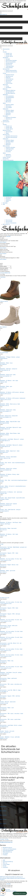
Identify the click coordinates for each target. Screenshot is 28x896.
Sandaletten (5, 57)
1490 (6, 382)
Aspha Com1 (5, 452)
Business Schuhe (7, 130)
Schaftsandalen (9, 63)
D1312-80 (5, 703)
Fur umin (9, 668)
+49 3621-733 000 (4, 839)
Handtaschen (9, 197)
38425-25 (4, 364)
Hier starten (7, 889)
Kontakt (4, 866)
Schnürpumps (9, 80)
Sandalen (8, 59)
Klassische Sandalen (10, 147)
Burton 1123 (6, 644)
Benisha (5, 358)
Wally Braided (7, 548)
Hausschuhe (6, 120)
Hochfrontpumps (9, 79)
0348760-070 (8, 505)
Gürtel (7, 201)
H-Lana (5, 738)
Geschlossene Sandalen (11, 60)
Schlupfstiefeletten (10, 97)
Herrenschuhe (6, 121)
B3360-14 (4, 662)
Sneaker (5, 52)
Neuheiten (5, 203)
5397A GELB (5, 352)
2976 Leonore (8, 393)
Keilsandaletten (9, 67)
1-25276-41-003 (6, 458)
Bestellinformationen (7, 847)
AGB (4, 860)
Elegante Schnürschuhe (11, 70)
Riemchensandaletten (11, 62)
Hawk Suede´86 (5, 511)
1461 (6, 493)
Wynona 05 (7, 429)
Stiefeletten (5, 94)
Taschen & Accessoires (8, 160)
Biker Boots (8, 101)
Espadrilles (8, 113)
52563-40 (4, 679)
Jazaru (2, 685)
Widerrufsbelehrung (7, 852)
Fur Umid (9, 603)
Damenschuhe (6, 49)
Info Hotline (5, 853)
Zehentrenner (9, 64)
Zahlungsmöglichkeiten (8, 850)
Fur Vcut (9, 560)
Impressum (5, 867)
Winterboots (8, 99)
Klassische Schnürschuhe (11, 136)
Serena (6, 301)
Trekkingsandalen (10, 66)
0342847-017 (8, 411)
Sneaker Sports (9, 56)
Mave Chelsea (5, 434)
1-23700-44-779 (6, 732)
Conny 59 (7, 674)
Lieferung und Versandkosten (9, 849)
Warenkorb (8, 891)
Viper (2, 481)
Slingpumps (8, 81)
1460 (6, 535)
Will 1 (4, 554)
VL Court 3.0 (5, 487)
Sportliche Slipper (10, 111)
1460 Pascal (7, 524)
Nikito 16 (6, 691)
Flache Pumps (9, 83)
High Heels (5, 84)
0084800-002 (8, 470)
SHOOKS (8, 236)
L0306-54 (4, 572)
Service (4, 876)
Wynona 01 (7, 440)
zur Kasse (14, 891)
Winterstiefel (8, 106)
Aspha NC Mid (5, 423)
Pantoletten (5, 116)
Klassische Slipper (10, 110)
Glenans (4, 566)
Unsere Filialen (6, 864)
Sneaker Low (9, 53)
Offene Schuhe (6, 146)
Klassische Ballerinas (10, 90)
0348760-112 (8, 376)
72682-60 (4, 327)
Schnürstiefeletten (10, 96)
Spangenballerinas (10, 91)
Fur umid (9, 638)
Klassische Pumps (10, 74)
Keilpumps (8, 77)
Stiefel (4, 103)
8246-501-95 (7, 370)
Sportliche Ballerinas (10, 93)
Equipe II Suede (5, 499)
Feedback (5, 854)
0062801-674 (8, 417)
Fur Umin (9, 621)
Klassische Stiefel (10, 104)
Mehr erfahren (3, 806)
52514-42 (4, 387)
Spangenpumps (9, 76)
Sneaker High (9, 54)
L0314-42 (4, 529)
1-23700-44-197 (6, 627)
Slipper (7, 133)
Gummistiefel (9, 107)
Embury (6, 475)
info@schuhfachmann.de (6, 842)
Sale (4, 204)
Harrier (3, 464)
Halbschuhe (5, 109)
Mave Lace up (5, 405)
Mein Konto (2, 14)
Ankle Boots (8, 100)
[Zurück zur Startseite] (14, 42)
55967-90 (4, 709)
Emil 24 (6, 726)
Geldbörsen (8, 200)
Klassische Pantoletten (11, 117)
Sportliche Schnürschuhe (11, 72)
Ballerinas (5, 89)
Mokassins (8, 114)
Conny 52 (7, 597)
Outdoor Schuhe (6, 157)
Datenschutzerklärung (8, 861)
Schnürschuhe (6, 69)
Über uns (5, 863)
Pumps (4, 73)
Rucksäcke (8, 198)
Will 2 (4, 609)
